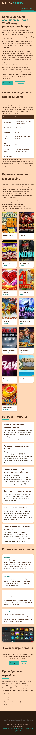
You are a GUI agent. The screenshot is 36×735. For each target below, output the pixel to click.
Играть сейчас (7, 83)
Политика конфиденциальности (14, 728)
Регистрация (20, 83)
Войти (24, 663)
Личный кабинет (27, 8)
